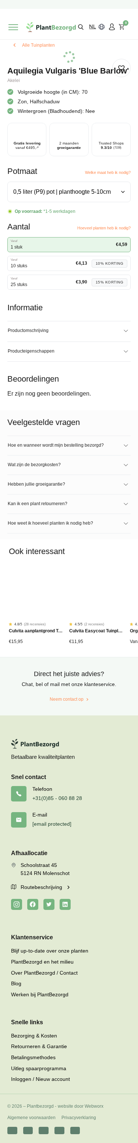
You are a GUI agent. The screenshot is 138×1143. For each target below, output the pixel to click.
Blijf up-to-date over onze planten (49, 951)
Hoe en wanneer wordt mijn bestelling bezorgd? (56, 445)
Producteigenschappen (31, 351)
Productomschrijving (28, 330)
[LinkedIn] (65, 904)
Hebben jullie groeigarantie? (36, 484)
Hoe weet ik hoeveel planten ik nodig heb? (50, 523)
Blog (16, 983)
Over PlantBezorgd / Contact (44, 973)
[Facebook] (32, 904)
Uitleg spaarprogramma (38, 1068)
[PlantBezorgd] (51, 27)
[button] (81, 27)
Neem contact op (67, 699)
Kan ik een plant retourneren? (37, 503)
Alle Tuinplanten (38, 45)
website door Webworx (80, 1106)
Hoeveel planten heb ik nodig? (104, 228)
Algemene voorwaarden (31, 1117)
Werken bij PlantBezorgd (39, 994)
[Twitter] (48, 904)
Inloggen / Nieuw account (40, 1079)
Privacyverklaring (78, 1117)
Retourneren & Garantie (39, 1046)
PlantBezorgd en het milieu (42, 962)
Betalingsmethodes (33, 1057)
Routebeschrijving (42, 887)
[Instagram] (16, 904)
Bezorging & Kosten (34, 1036)
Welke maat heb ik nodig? (108, 172)
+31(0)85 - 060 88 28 (57, 798)
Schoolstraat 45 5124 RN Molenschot (45, 869)
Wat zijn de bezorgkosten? (34, 464)
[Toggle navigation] (13, 27)
